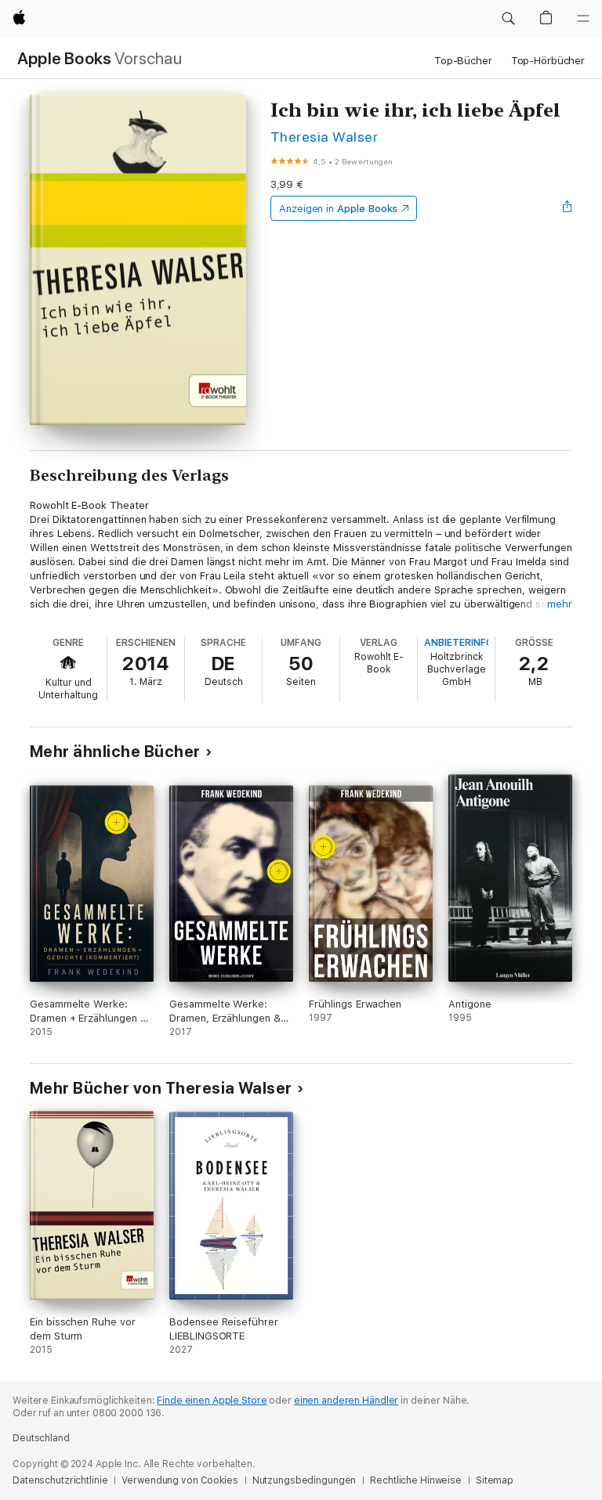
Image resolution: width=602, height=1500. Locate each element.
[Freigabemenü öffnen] (567, 208)
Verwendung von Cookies (179, 1480)
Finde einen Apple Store (212, 1400)
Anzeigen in (338, 209)
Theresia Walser (324, 136)
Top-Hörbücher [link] (548, 61)
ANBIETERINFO (458, 642)
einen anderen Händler (346, 1400)
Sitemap (494, 1480)
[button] (508, 19)
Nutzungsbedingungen (304, 1480)
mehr (559, 604)
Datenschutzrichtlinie (60, 1480)
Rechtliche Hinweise (416, 1480)
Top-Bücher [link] (463, 61)
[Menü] (583, 19)
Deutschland (41, 1438)
